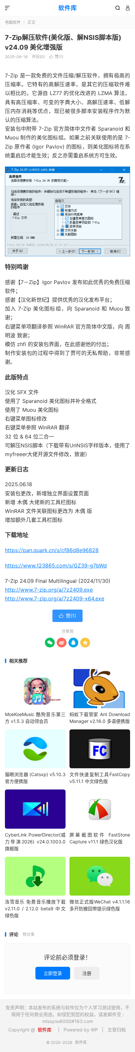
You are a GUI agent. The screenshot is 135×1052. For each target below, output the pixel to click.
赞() (56, 56)
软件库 (67, 8)
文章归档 (116, 1029)
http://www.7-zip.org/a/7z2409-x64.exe (54, 598)
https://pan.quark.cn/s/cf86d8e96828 (52, 550)
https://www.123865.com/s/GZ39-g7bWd (56, 565)
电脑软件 (13, 22)
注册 (86, 973)
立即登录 (53, 973)
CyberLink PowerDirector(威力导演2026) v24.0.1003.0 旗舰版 (35, 841)
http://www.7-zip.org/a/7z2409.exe (49, 589)
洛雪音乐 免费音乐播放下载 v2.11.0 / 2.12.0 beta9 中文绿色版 (35, 908)
